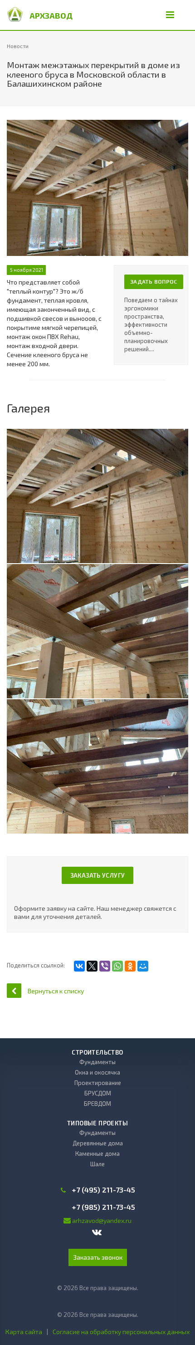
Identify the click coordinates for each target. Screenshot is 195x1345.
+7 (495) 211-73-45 (103, 1190)
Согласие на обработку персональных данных (121, 1331)
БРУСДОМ (97, 1093)
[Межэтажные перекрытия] (97, 124)
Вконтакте (97, 1232)
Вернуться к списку (56, 991)
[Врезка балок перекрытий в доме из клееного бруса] (97, 631)
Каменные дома (97, 1153)
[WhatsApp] (117, 966)
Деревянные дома (98, 1143)
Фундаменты (97, 1061)
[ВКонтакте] (79, 966)
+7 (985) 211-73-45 (103, 1207)
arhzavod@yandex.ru (102, 1220)
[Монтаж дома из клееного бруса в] (97, 496)
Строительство (97, 1052)
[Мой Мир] (142, 966)
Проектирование (97, 1082)
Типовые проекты (97, 1123)
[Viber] (104, 966)
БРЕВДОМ (97, 1103)
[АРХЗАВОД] (15, 13)
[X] (92, 966)
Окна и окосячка (97, 1072)
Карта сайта (23, 1331)
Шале (97, 1164)
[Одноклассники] (130, 966)
